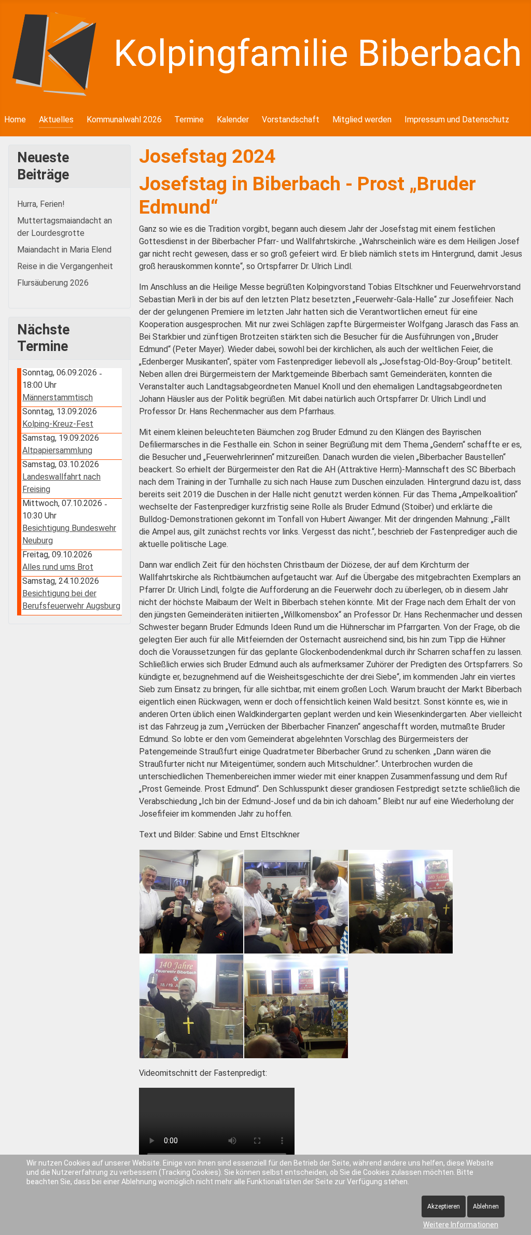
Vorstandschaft (290, 119)
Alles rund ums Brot (57, 567)
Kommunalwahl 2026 (124, 119)
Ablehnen (486, 1206)
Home (15, 119)
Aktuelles (56, 119)
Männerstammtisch (57, 397)
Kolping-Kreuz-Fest (57, 424)
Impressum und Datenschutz (456, 119)
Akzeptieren (443, 1206)
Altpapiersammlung (57, 450)
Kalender (233, 119)
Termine (189, 119)
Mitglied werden (362, 119)
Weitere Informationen (460, 1224)
